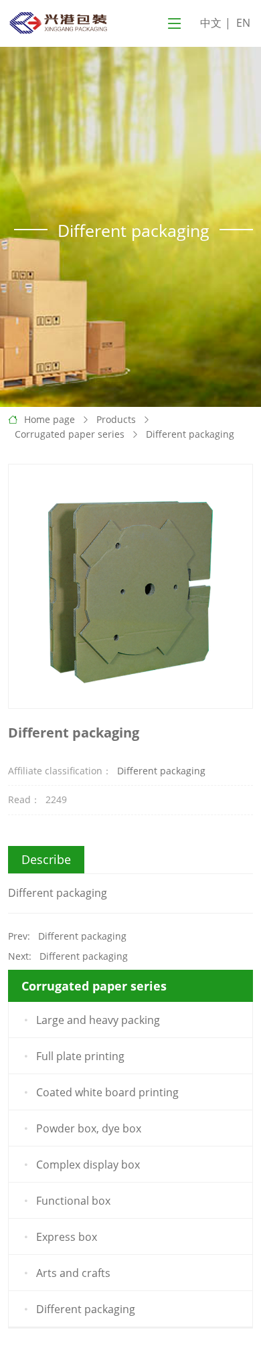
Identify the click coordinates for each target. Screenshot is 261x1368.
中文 (211, 22)
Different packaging (190, 434)
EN (243, 22)
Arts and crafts (73, 1273)
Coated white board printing (107, 1092)
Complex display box (88, 1164)
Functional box (73, 1200)
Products (116, 419)
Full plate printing (80, 1056)
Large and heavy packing (98, 1020)
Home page (49, 419)
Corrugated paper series (69, 434)
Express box (66, 1236)
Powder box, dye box (88, 1128)
